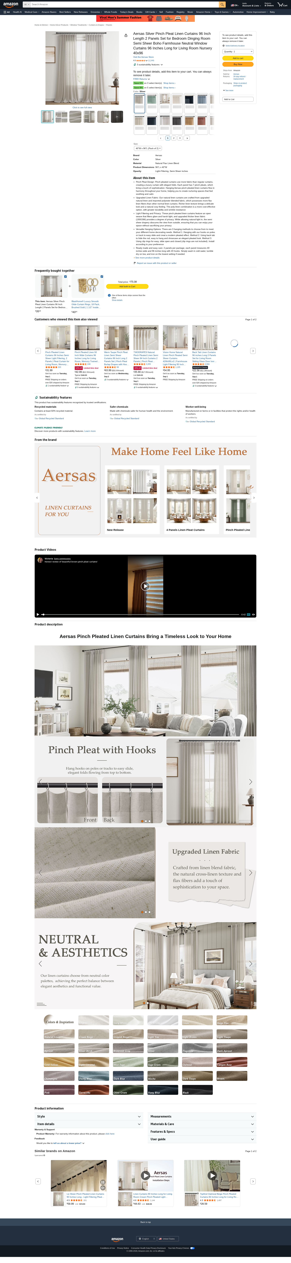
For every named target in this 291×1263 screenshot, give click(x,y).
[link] (88, 286)
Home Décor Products (59, 25)
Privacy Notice (123, 1248)
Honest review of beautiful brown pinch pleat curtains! (71, 561)
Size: (136, 144)
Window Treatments (78, 25)
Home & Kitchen (41, 25)
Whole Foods (110, 12)
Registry (180, 12)
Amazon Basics (49, 12)
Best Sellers (65, 12)
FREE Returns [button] (140, 79)
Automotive (238, 12)
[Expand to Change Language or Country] (238, 5)
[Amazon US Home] (117, 1240)
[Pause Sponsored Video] (102, 1182)
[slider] (140, 614)
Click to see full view (82, 107)
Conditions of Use (107, 1248)
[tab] (142, 821)
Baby (272, 12)
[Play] (37, 614)
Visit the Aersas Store (143, 57)
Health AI (17, 12)
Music (190, 12)
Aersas (236, 74)
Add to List (229, 99)
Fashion (170, 12)
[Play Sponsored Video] (145, 1176)
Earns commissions (62, 558)
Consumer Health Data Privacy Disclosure (148, 1248)
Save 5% (138, 83)
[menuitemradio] (248, 614)
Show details (117, 300)
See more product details (147, 257)
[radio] (48, 117)
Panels (109, 25)
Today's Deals (126, 12)
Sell (161, 12)
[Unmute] (253, 614)
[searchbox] (125, 4)
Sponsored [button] (39, 1155)
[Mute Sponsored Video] (102, 1188)
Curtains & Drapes (96, 25)
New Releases (81, 12)
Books (139, 12)
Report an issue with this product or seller (157, 263)
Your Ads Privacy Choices (178, 1248)
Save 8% (138, 87)
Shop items (168, 83)
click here (109, 1134)
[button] (6, 12)
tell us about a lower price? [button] (67, 1143)
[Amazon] (11, 4)
